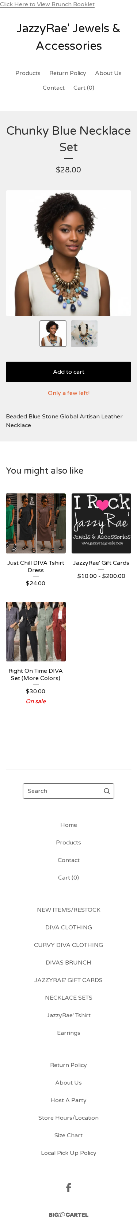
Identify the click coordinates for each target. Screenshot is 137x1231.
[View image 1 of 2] (52, 333)
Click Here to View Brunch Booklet (47, 4)
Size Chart (68, 1135)
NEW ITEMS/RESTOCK (68, 910)
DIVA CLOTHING (68, 927)
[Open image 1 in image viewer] (68, 253)
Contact (54, 88)
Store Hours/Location (68, 1118)
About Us (108, 73)
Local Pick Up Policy (68, 1153)
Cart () (83, 88)
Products (28, 73)
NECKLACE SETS (68, 997)
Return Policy (67, 73)
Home (68, 825)
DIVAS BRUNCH (68, 962)
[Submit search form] (107, 791)
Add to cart (68, 372)
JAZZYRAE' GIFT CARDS (68, 980)
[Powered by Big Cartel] (68, 1214)
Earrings (68, 1033)
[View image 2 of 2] (84, 333)
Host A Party (68, 1100)
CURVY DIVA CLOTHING (68, 945)
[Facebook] (68, 1187)
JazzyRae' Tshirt (69, 1015)
